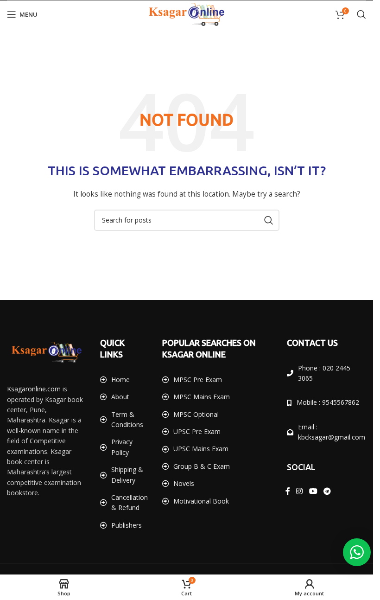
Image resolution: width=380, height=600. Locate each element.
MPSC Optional (196, 414)
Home (120, 379)
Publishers (126, 525)
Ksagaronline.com (34, 388)
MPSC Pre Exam (197, 379)
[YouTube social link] (313, 491)
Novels (183, 483)
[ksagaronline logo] (47, 352)
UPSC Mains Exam (200, 448)
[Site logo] (187, 13)
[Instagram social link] (299, 491)
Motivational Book (201, 501)
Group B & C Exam (201, 466)
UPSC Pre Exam (197, 431)
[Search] (361, 14)
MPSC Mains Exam (201, 396)
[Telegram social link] (327, 491)
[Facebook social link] (287, 491)
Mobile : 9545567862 (328, 402)
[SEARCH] (268, 220)
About (120, 396)
